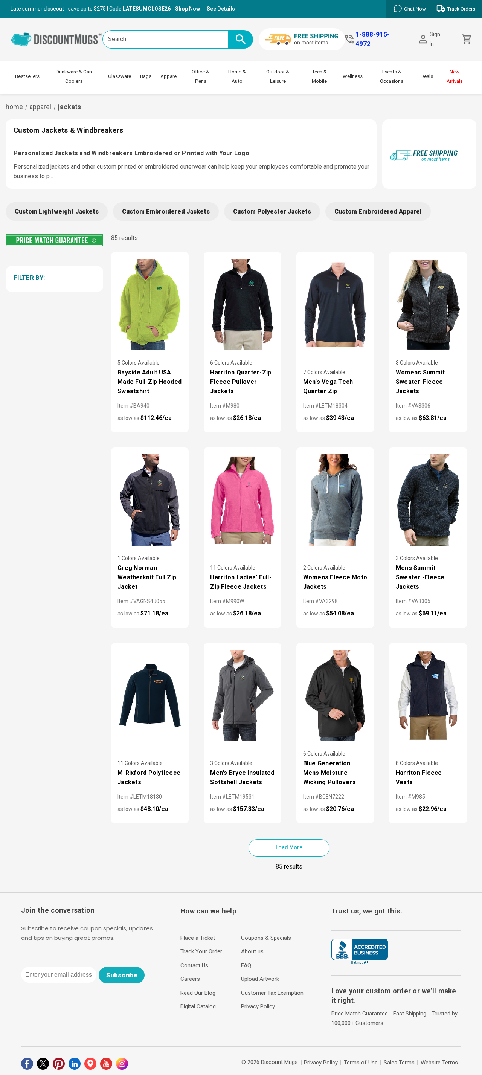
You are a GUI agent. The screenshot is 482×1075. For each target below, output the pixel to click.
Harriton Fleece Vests (419, 777)
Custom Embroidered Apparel (378, 211)
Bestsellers (27, 76)
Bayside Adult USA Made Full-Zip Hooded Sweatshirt (149, 382)
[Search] (240, 39)
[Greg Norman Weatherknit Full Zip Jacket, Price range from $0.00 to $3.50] (150, 500)
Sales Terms (399, 1062)
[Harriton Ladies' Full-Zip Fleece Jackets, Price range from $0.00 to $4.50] (242, 500)
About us (252, 951)
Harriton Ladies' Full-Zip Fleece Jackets (241, 582)
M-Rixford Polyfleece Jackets (148, 777)
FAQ (246, 965)
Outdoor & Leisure (277, 76)
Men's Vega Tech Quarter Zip (328, 386)
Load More (289, 847)
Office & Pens (200, 76)
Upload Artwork (260, 979)
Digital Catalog (198, 1006)
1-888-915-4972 (372, 39)
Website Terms (439, 1062)
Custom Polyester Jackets (272, 211)
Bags (145, 76)
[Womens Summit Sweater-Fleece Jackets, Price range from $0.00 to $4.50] (428, 304)
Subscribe (121, 975)
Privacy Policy (258, 1006)
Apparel (169, 76)
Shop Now (187, 9)
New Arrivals (455, 76)
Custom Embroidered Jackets (166, 211)
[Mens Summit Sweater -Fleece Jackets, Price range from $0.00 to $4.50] (428, 500)
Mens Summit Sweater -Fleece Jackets (420, 577)
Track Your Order (201, 951)
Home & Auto (237, 76)
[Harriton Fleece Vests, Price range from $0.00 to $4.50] (428, 695)
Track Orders (461, 9)
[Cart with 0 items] (466, 39)
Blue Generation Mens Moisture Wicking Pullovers (329, 773)
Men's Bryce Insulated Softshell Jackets (242, 777)
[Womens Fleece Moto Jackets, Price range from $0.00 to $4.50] (335, 500)
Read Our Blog (197, 992)
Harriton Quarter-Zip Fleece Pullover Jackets (240, 382)
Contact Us (194, 965)
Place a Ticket (197, 938)
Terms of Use (361, 1062)
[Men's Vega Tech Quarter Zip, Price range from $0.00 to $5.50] (335, 304)
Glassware (119, 76)
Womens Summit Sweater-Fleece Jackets (420, 382)
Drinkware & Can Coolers (74, 76)
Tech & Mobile (319, 76)
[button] (53, 277)
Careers (190, 979)
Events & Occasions (391, 76)
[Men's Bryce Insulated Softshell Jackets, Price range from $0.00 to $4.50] (242, 695)
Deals (427, 76)
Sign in (435, 39)
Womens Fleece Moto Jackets (335, 582)
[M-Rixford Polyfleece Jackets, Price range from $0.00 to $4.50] (150, 695)
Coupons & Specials (266, 938)
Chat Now (415, 9)
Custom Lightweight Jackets (57, 211)
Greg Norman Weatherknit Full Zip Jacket (146, 577)
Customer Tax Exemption (272, 992)
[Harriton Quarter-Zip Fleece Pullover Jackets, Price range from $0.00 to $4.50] (242, 304)
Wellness (353, 76)
